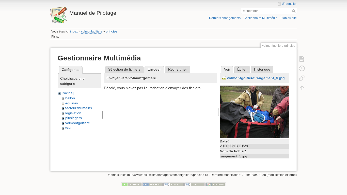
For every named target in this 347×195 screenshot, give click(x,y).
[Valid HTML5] (173, 184)
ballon (70, 98)
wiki (68, 128)
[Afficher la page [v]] (302, 58)
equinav (71, 103)
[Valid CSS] (194, 184)
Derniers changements (225, 18)
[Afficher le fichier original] (254, 111)
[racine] (68, 93)
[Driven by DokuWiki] (216, 184)
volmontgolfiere (91, 31)
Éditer (242, 69)
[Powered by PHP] (152, 184)
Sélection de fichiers (124, 69)
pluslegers (73, 118)
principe (111, 31)
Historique (262, 69)
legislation (73, 113)
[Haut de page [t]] (302, 87)
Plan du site (288, 18)
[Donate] (131, 184)
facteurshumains (78, 108)
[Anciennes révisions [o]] (302, 68)
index (74, 31)
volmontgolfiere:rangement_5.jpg (256, 78)
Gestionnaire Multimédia (260, 18)
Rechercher (294, 11)
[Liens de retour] (302, 78)
